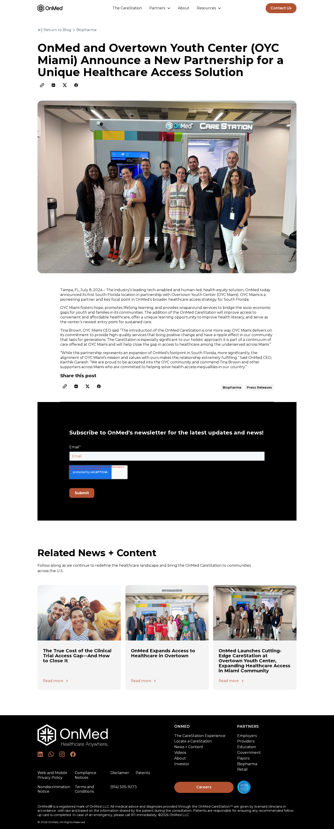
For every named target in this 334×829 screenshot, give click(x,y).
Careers (204, 787)
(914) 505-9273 (123, 787)
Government (249, 752)
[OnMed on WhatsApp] (51, 754)
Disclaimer (119, 773)
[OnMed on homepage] (58, 8)
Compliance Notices (85, 775)
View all (283, 570)
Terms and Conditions (84, 789)
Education (246, 747)
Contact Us (281, 8)
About (183, 8)
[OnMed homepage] (72, 738)
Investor (181, 764)
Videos (180, 752)
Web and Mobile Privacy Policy (52, 775)
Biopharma (247, 764)
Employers (247, 736)
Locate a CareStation (193, 741)
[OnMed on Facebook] (73, 754)
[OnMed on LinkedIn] (40, 754)
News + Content (188, 747)
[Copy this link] (42, 85)
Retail (242, 769)
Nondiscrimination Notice (53, 789)
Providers (245, 741)
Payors (243, 758)
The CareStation (127, 8)
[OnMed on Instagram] (62, 754)
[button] (160, 8)
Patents (143, 773)
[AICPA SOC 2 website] (267, 787)
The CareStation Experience (199, 736)
